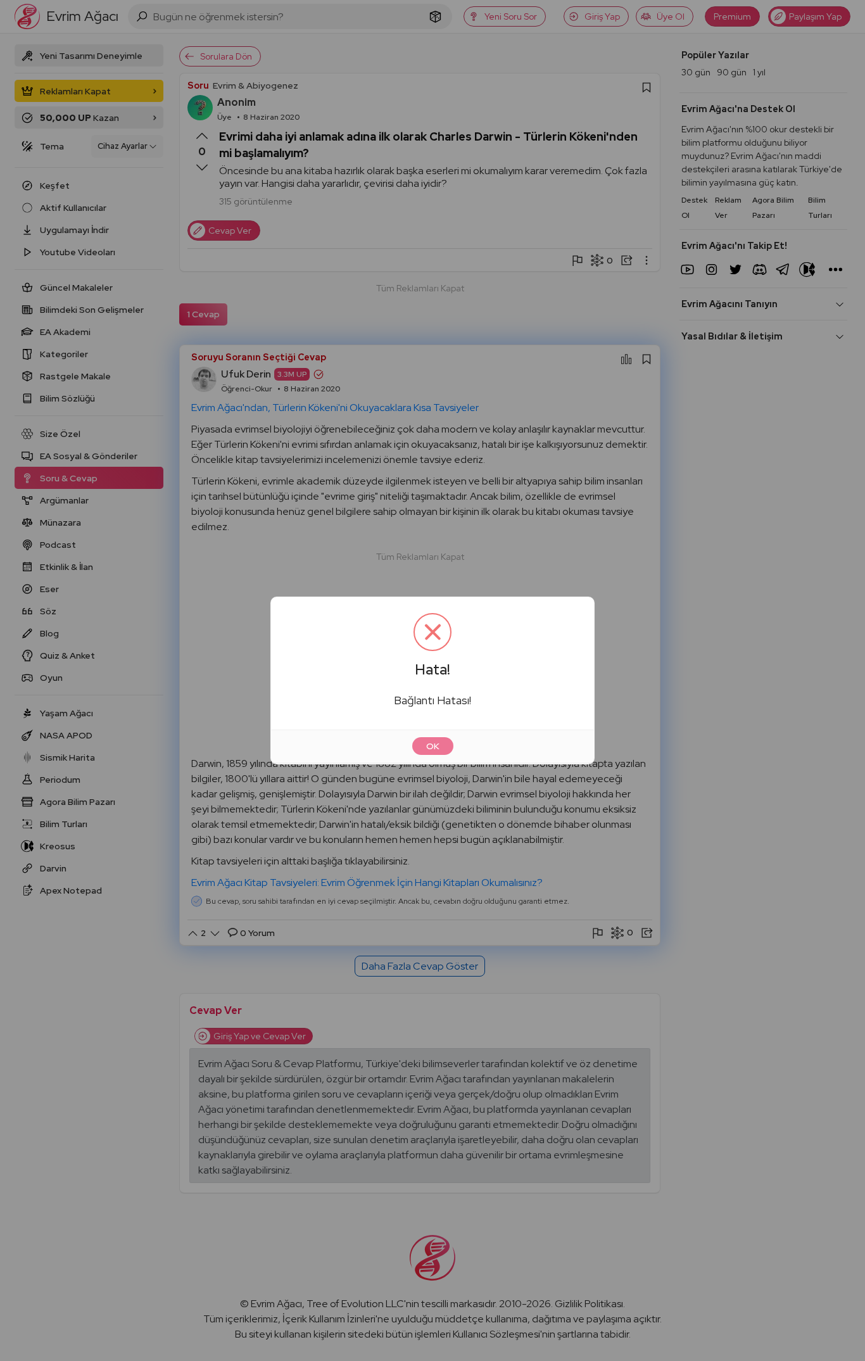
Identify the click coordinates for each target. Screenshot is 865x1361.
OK (432, 746)
